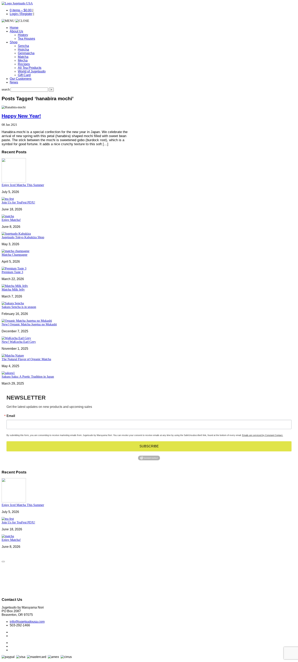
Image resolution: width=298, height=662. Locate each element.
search (6, 89)
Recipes (24, 64)
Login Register (21, 14)
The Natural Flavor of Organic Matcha (26, 359)
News (14, 82)
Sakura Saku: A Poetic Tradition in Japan (28, 376)
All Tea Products (29, 67)
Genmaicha (26, 53)
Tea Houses (26, 38)
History (23, 35)
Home (14, 27)
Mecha (23, 60)
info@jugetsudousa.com (27, 621)
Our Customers (20, 78)
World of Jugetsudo (32, 71)
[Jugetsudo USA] (17, 3)
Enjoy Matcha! (11, 220)
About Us (16, 31)
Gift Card (24, 75)
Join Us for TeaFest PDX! (18, 202)
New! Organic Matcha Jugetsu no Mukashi (29, 324)
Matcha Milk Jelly (13, 289)
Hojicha (23, 49)
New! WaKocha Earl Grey (19, 341)
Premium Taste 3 (12, 272)
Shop (13, 42)
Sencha (23, 46)
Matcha (23, 57)
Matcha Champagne (14, 254)
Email (10, 415)
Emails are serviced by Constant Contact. (262, 435)
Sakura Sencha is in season (19, 307)
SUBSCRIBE (149, 446)
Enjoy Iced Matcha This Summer (23, 185)
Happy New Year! (21, 116)
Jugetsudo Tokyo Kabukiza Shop (23, 237)
